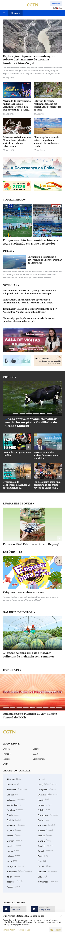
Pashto (43, 820)
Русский (6, 758)
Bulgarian (16, 799)
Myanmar (48, 794)
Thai (42, 861)
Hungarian (15, 866)
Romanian (46, 825)
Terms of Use (24, 930)
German (14, 840)
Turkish (44, 866)
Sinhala (44, 840)
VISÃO (7, 251)
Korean (13, 886)
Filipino (14, 830)
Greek (14, 845)
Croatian (15, 809)
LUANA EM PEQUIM (17, 503)
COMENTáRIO (13, 199)
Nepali (43, 799)
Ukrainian (47, 871)
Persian (44, 804)
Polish (44, 809)
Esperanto (16, 825)
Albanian (14, 779)
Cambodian (14, 804)
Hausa (13, 850)
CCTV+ (6, 763)
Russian (45, 830)
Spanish (45, 845)
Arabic (13, 784)
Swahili (45, 850)
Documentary (39, 758)
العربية (35, 753)
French (14, 835)
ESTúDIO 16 (12, 551)
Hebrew (13, 855)
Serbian (45, 835)
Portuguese (48, 815)
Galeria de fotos (18, 612)
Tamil (43, 855)
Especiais (11, 670)
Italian (13, 876)
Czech (13, 815)
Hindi (11, 861)
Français (7, 753)
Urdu (42, 876)
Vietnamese (48, 881)
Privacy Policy (9, 930)
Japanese (15, 881)
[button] (16, 413)
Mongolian (46, 789)
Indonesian (19, 871)
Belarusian (17, 789)
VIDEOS (8, 377)
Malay (47, 784)
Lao (41, 779)
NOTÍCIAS (10, 285)
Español (36, 748)
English (6, 748)
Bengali (12, 794)
